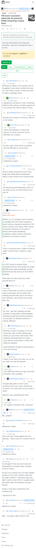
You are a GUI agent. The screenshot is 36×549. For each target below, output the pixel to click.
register (23, 53)
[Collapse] (3, 80)
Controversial (20, 67)
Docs (4, 537)
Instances (5, 533)
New (30, 67)
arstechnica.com (6, 26)
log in (15, 53)
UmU (7, 2)
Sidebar (5, 62)
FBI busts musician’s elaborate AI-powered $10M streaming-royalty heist (12, 20)
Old (17, 71)
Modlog (4, 529)
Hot (4, 67)
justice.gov (11, 215)
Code (4, 541)
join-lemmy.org (7, 545)
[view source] (24, 29)
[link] (8, 29)
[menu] (33, 2)
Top (10, 67)
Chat (4, 75)
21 (4, 29)
